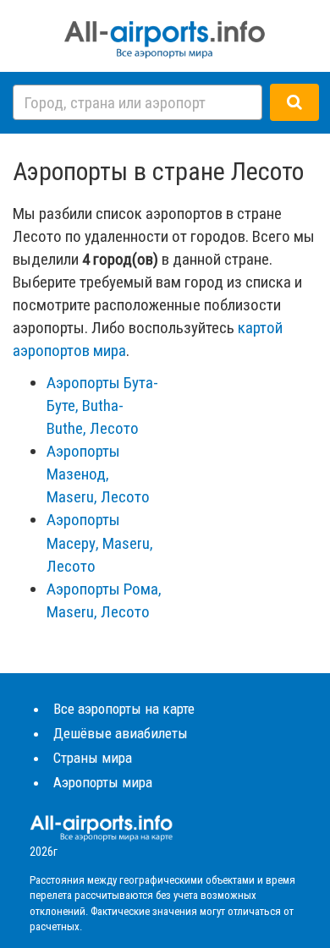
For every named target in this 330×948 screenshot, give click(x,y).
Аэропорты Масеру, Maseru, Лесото (100, 542)
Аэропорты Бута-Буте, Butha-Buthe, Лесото (102, 405)
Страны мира (92, 757)
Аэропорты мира (102, 782)
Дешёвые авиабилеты (120, 733)
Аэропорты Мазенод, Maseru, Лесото (98, 474)
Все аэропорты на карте (124, 708)
